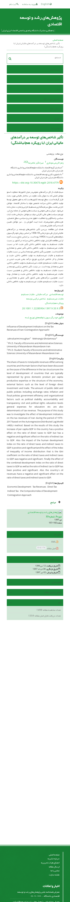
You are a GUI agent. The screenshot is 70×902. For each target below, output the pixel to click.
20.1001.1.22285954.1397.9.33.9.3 (41, 308)
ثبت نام (12, 4)
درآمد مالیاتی (42, 294)
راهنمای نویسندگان (51, 99)
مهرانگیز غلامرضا (35, 162)
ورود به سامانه (29, 4)
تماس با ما (55, 128)
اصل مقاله (46, 548)
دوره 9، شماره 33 (54, 516)
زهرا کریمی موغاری (55, 162)
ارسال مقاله (54, 108)
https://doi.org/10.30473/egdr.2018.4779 (35, 182)
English (45, 4)
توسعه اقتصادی (56, 294)
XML (53, 542)
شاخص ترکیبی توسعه (36, 298)
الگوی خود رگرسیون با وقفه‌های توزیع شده (44, 317)
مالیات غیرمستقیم (55, 298)
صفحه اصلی (58, 40)
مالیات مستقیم (27, 294)
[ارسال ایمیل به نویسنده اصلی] (26, 162)
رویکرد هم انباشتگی (54, 303)
